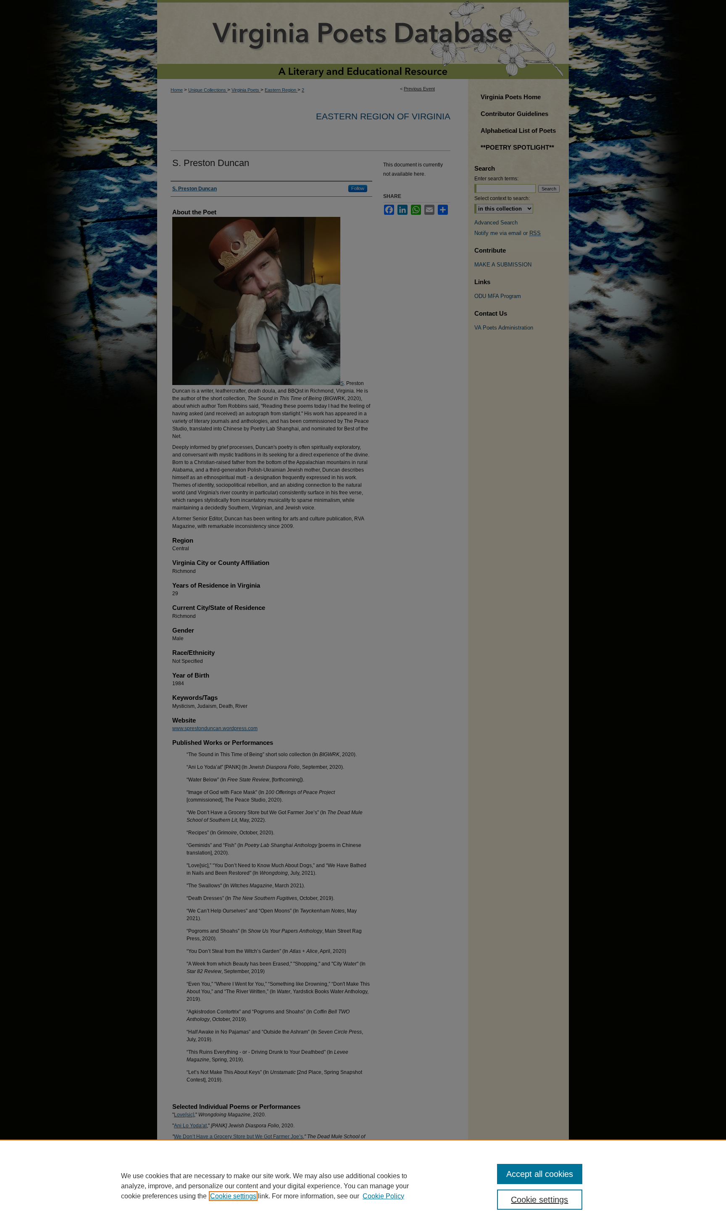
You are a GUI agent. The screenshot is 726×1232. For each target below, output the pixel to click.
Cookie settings (233, 1196)
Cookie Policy (383, 1196)
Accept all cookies (539, 1174)
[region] (363, 1186)
